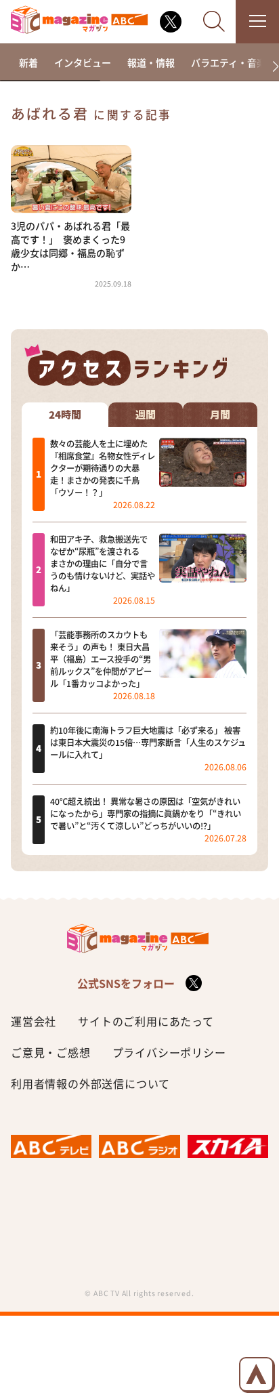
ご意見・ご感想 (51, 1052)
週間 (145, 415)
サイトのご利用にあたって (146, 1021)
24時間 (65, 415)
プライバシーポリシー (169, 1052)
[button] (270, 66)
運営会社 (33, 1021)
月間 (220, 415)
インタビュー (82, 62)
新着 (28, 62)
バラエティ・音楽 (228, 62)
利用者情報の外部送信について (90, 1083)
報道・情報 (151, 62)
